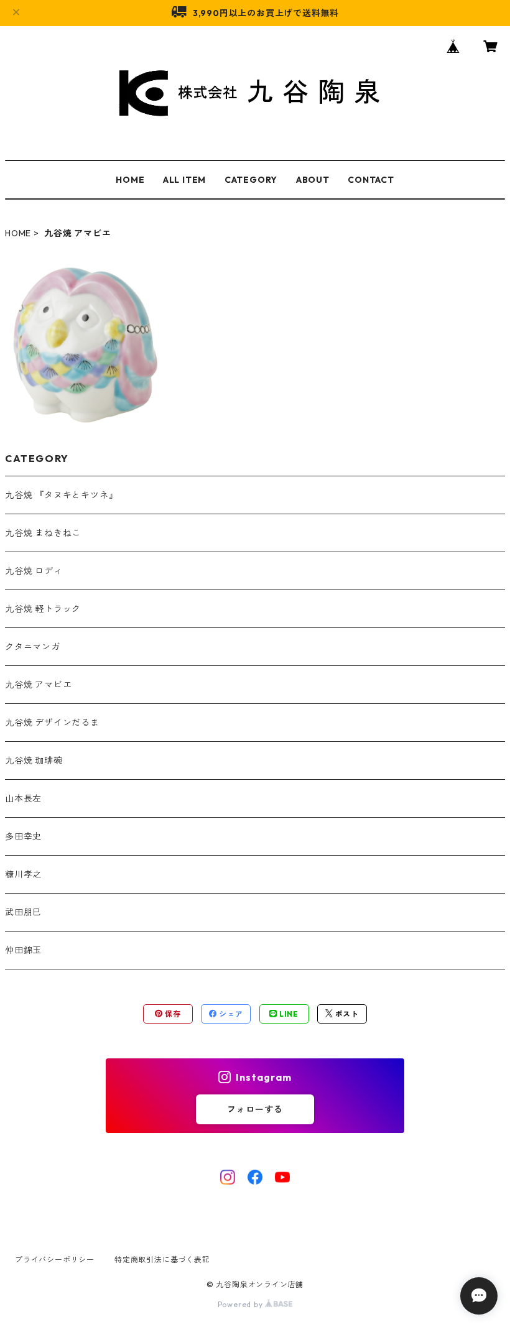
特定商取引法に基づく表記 (162, 1259)
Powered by (242, 1304)
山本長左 (23, 798)
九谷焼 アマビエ (38, 684)
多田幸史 (23, 836)
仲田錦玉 (23, 950)
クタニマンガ (32, 646)
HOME (130, 179)
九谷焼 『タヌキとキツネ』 (61, 495)
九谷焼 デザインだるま (52, 722)
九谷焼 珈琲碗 (34, 760)
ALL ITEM (184, 179)
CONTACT (371, 179)
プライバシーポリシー (55, 1259)
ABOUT (313, 179)
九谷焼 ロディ (34, 570)
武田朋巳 (23, 912)
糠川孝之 (23, 874)
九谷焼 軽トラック (43, 608)
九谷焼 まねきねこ (43, 533)
